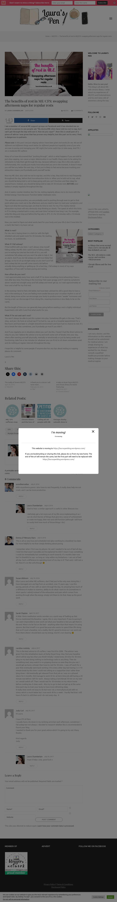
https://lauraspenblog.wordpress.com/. (69, 448)
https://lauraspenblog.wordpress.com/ (58, 459)
